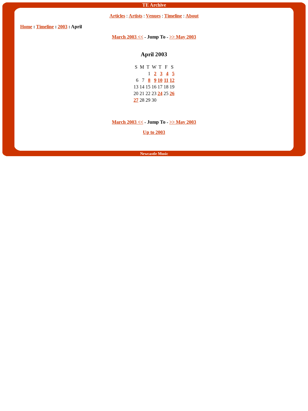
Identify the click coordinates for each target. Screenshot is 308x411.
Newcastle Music (154, 153)
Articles (117, 15)
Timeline (173, 15)
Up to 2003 (154, 132)
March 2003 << (127, 36)
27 (136, 100)
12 (172, 80)
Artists (135, 15)
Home (26, 26)
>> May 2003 (182, 36)
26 (172, 93)
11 (166, 80)
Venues (153, 15)
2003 (62, 26)
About (192, 15)
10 (160, 80)
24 (160, 93)
